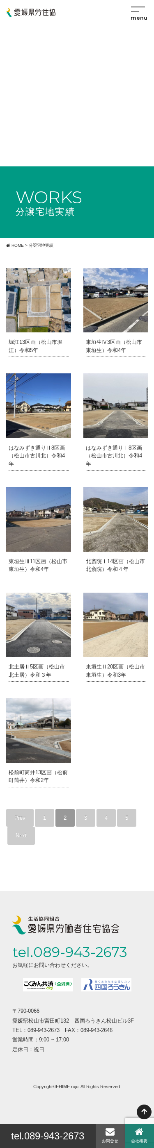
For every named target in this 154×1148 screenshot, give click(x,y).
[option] (48, 984)
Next (21, 835)
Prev (19, 818)
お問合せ (110, 1141)
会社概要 (139, 1141)
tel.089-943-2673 (47, 1135)
